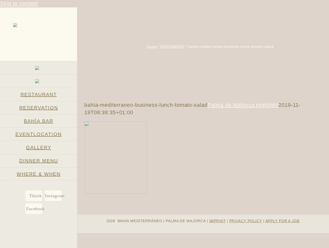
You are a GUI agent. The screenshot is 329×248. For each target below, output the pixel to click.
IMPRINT (217, 221)
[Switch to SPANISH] (38, 81)
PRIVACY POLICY (245, 221)
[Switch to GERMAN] (38, 68)
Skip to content (19, 3)
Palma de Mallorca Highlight (242, 105)
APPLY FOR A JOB (282, 221)
